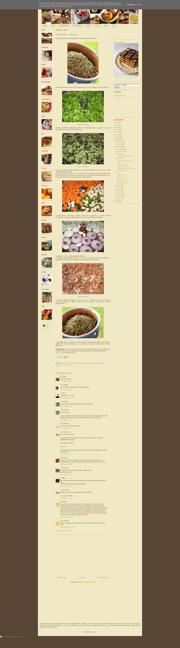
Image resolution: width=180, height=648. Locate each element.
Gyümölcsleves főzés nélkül (125, 156)
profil (113, 25)
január (119, 198)
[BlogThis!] (60, 357)
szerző (64, 625)
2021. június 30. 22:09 (66, 517)
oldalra (107, 625)
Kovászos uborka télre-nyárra (125, 168)
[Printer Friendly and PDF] (59, 368)
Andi (61, 376)
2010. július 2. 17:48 (66, 406)
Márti (62, 502)
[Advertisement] (83, 554)
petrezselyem (88, 363)
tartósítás (88, 25)
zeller (66, 365)
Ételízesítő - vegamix (123, 183)
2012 (117, 134)
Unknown (63, 520)
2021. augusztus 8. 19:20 (67, 527)
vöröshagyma (60, 365)
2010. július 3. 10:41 (66, 454)
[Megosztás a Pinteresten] (67, 357)
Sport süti (119, 175)
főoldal (45, 25)
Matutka (119, 163)
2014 (117, 130)
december (120, 141)
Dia (61, 478)
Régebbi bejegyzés (103, 577)
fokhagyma (75, 363)
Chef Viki (63, 410)
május (119, 188)
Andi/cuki (63, 468)
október (119, 146)
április (119, 190)
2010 (117, 139)
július (119, 154)
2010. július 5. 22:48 (66, 498)
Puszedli (63, 385)
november (120, 144)
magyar (81, 363)
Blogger (93, 632)
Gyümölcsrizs (121, 158)
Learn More (131, 4)
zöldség (70, 365)
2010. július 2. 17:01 (66, 398)
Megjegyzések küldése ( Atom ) (87, 582)
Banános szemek (122, 170)
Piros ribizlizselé (121, 178)
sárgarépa (96, 363)
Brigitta (62, 458)
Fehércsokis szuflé (122, 165)
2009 (117, 201)
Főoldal (82, 577)
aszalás (62, 363)
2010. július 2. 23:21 (66, 428)
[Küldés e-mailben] (58, 357)
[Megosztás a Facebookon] (65, 357)
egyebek (106, 25)
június (119, 186)
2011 (117, 137)
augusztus (120, 151)
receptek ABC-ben (64, 25)
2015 (117, 127)
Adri (61, 393)
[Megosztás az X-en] (62, 357)
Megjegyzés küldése (64, 531)
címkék (53, 25)
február (119, 195)
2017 (117, 122)
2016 (117, 125)
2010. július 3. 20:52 (66, 486)
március (119, 193)
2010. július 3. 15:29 (66, 464)
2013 (117, 132)
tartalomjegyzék (77, 25)
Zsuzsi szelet (118, 42)
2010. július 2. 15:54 (66, 381)
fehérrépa (68, 363)
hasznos (97, 25)
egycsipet (63, 432)
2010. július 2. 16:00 (66, 389)
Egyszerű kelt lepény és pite (125, 161)
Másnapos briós (121, 180)
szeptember (120, 149)
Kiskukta (63, 423)
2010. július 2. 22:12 (66, 420)
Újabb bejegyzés (62, 577)
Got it (139, 4)
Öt (117, 173)
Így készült (59, 352)
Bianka (62, 401)
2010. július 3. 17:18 (66, 474)
